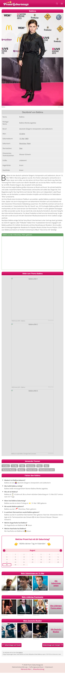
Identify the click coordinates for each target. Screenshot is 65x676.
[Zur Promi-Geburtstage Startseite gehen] (16, 3)
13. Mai (21, 138)
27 (49, 562)
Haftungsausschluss (36, 667)
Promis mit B (31, 469)
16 (15, 559)
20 (49, 559)
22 (7, 562)
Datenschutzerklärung (19, 667)
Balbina (21, 652)
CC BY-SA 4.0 (49, 654)
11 (32, 557)
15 (7, 559)
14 (58, 557)
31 (24, 565)
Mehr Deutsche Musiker (32, 620)
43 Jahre (22, 133)
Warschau (22, 143)
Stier (21, 148)
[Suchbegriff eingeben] (57, 3)
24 (24, 562)
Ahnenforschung (38, 669)
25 (32, 562)
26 (41, 562)
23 (15, 562)
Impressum (49, 667)
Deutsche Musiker (9, 469)
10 (24, 557)
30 (15, 565)
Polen (29, 143)
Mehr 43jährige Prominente (32, 597)
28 (58, 562)
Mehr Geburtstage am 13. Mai (32, 573)
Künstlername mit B (47, 469)
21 (58, 559)
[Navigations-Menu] (62, 3)
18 (32, 559)
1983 (26, 138)
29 (7, 565)
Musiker (21, 469)
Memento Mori (26, 669)
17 (24, 559)
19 (41, 559)
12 (41, 557)
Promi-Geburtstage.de (35, 664)
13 (49, 557)
